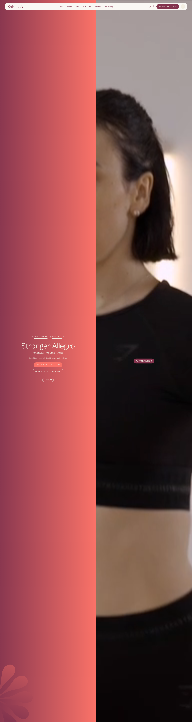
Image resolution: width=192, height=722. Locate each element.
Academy (109, 6)
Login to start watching (48, 372)
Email (56, 385)
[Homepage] (15, 6)
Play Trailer (143, 361)
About (61, 6)
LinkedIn (50, 385)
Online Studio (73, 6)
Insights (98, 6)
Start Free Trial (167, 6)
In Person (87, 6)
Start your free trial (48, 365)
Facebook (42, 385)
